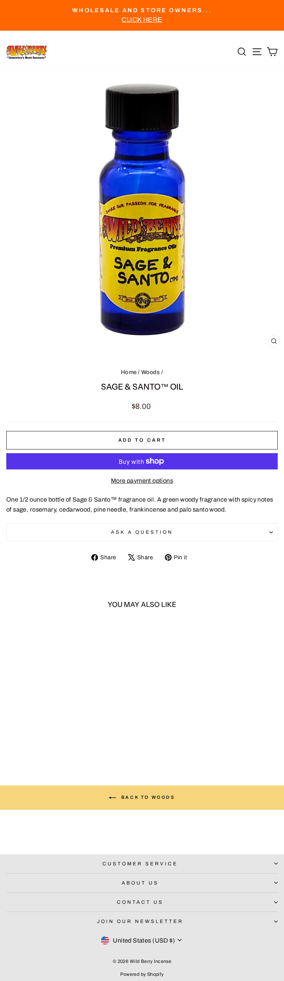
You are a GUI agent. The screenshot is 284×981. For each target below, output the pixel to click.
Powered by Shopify (141, 974)
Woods (150, 372)
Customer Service (140, 863)
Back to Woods (147, 797)
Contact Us (140, 902)
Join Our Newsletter (140, 921)
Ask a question (142, 532)
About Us (140, 883)
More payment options (142, 480)
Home (129, 372)
